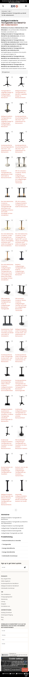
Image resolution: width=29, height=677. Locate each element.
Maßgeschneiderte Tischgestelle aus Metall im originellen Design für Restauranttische (21, 94)
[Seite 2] (16, 510)
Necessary (6, 673)
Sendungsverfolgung (7, 615)
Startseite (4, 11)
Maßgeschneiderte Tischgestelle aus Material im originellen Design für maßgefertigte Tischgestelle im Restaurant (7, 121)
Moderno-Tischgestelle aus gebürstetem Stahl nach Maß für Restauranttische (6, 174)
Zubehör (6, 655)
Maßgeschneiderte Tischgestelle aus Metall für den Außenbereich (14, 522)
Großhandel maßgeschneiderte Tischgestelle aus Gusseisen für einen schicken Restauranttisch (21, 413)
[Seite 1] (13, 510)
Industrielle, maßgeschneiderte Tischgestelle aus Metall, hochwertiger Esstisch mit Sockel (21, 498)
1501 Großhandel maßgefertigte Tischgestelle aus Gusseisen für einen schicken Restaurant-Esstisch (21, 444)
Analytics (13, 673)
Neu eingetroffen (6, 579)
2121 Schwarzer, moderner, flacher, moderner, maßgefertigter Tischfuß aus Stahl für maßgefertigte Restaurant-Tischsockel (20, 304)
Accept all (25, 669)
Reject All (7, 669)
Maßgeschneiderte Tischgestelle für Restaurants (11, 518)
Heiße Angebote (5, 581)
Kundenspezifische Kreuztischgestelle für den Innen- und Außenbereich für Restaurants (21, 120)
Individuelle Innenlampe (7, 588)
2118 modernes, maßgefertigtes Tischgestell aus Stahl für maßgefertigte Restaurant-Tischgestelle (6, 304)
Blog (2, 617)
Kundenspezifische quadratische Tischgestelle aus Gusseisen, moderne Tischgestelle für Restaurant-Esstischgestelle (21, 385)
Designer (3, 604)
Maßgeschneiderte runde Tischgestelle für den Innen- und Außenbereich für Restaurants (21, 332)
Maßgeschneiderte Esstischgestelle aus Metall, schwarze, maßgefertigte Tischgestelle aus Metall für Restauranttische (7, 499)
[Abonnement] (24, 567)
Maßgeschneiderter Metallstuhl (10, 586)
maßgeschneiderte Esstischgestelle (11, 531)
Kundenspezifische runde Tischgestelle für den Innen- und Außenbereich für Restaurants (7, 358)
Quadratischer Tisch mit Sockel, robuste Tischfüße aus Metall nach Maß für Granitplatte (7, 332)
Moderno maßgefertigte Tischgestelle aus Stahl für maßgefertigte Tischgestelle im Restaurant (20, 270)
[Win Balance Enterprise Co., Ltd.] (14, 6)
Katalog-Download (6, 612)
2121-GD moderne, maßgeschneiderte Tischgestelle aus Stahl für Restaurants (21, 204)
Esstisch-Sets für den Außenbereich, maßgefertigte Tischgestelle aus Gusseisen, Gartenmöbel (21, 471)
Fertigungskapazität (6, 597)
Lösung (3, 601)
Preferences (20, 673)
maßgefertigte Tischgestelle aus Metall (12, 528)
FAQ (2, 619)
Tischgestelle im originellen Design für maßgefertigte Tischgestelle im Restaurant (7, 94)
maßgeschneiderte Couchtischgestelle (12, 526)
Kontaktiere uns (5, 606)
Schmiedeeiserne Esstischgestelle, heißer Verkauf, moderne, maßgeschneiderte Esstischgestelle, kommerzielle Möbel (7, 385)
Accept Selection (16, 669)
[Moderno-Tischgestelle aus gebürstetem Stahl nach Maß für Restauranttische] (7, 162)
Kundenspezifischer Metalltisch (10, 583)
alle (9, 11)
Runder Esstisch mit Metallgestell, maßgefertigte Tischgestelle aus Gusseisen (7, 470)
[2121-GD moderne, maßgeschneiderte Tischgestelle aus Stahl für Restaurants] (21, 192)
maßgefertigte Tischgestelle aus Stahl (12, 533)
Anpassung (4, 599)
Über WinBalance (6, 594)
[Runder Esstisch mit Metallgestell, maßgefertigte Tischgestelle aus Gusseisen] (7, 458)
